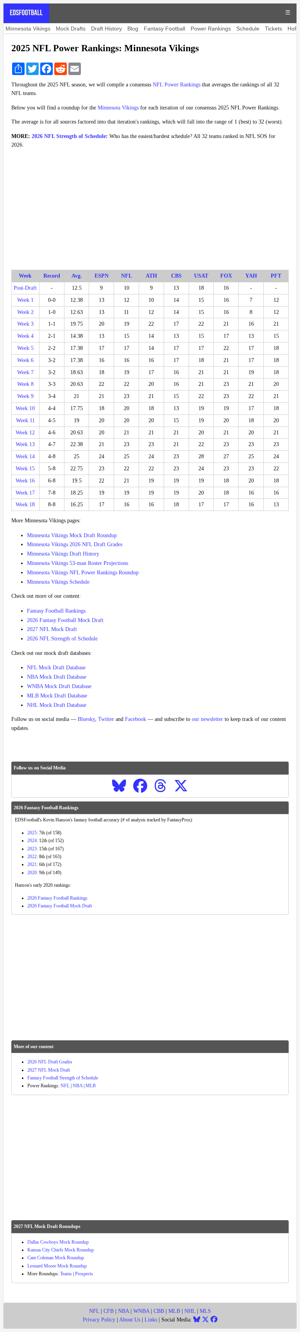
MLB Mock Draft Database (57, 696)
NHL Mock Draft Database (56, 705)
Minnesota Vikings (27, 28)
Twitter (106, 719)
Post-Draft (25, 288)
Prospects (84, 1273)
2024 (32, 840)
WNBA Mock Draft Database (59, 686)
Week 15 (25, 468)
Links (151, 1320)
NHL (189, 1311)
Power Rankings (211, 28)
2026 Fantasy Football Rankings (57, 898)
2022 (32, 856)
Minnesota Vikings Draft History (63, 554)
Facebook (135, 719)
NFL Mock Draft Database (56, 667)
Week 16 (25, 481)
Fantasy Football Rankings (56, 611)
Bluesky (86, 719)
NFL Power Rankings (176, 85)
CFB (109, 1311)
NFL (65, 1085)
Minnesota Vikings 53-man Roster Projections (77, 563)
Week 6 (25, 360)
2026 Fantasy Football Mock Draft (65, 620)
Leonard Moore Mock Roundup (57, 1266)
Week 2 (25, 312)
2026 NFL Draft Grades (49, 1062)
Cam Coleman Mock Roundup (55, 1257)
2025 (32, 832)
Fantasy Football (164, 28)
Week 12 (25, 433)
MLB (91, 1085)
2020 (32, 872)
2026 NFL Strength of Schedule (69, 136)
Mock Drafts (71, 28)
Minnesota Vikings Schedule (58, 582)
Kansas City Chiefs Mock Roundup (60, 1250)
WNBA (141, 1311)
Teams (66, 1273)
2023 (32, 849)
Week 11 (25, 420)
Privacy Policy (99, 1320)
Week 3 (25, 324)
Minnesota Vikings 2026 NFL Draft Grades (74, 544)
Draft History (106, 28)
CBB (159, 1311)
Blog (132, 28)
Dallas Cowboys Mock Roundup (58, 1242)
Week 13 (25, 444)
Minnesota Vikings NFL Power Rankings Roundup (83, 572)
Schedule (247, 28)
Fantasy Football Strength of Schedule (62, 1078)
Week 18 (25, 504)
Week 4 (25, 336)
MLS (205, 1311)
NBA (77, 1085)
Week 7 (25, 372)
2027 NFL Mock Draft (52, 629)
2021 (32, 864)
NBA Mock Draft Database (56, 677)
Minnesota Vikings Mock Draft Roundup (72, 535)
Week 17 (25, 493)
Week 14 (25, 456)
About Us (129, 1320)
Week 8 (25, 384)
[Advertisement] (150, 209)
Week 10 (25, 408)
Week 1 (25, 300)
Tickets (273, 28)
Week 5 (25, 348)
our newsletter (207, 719)
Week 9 (25, 396)
